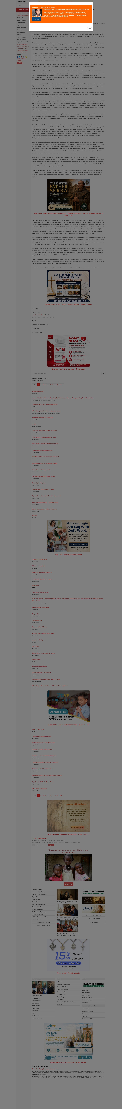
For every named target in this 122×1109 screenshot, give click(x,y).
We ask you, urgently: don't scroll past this (43, 7)
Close (89, 28)
